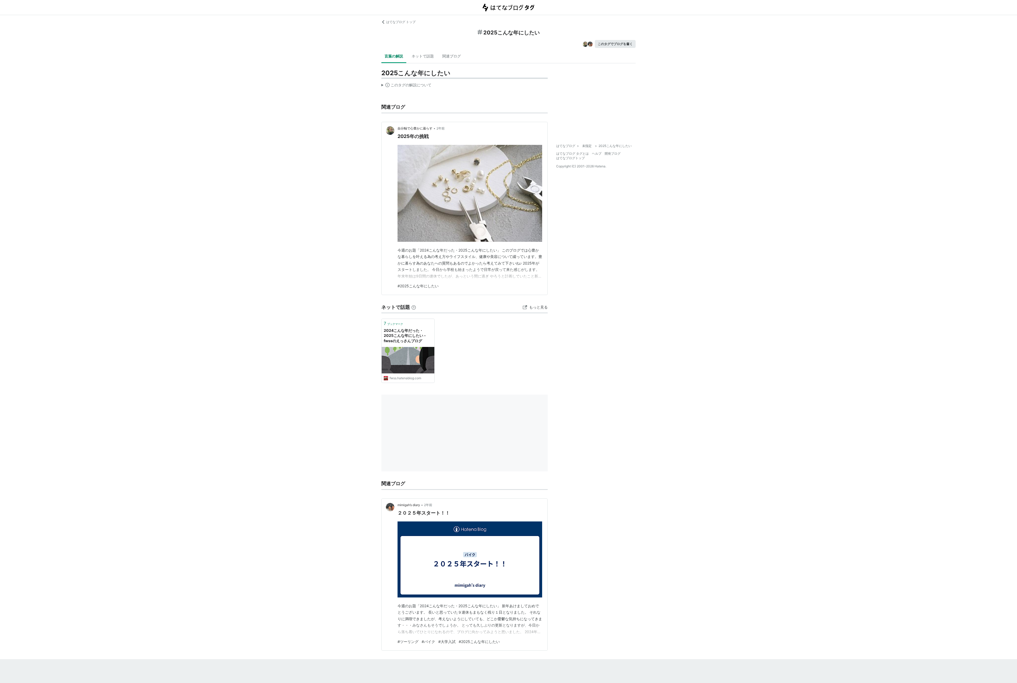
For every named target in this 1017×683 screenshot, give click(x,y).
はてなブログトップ (570, 158)
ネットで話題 (423, 56)
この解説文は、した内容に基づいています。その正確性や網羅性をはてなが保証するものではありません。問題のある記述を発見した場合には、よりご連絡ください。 (406, 86)
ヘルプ (596, 153)
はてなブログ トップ (401, 22)
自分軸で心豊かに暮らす (415, 128)
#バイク (428, 641)
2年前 (440, 128)
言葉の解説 (394, 56)
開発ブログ (613, 153)
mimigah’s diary (409, 505)
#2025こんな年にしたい (418, 286)
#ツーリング (408, 641)
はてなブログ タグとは (572, 153)
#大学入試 (447, 641)
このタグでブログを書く (615, 44)
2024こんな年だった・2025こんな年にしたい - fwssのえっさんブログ (405, 335)
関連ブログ (451, 56)
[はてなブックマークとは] (414, 307)
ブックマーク (393, 323)
